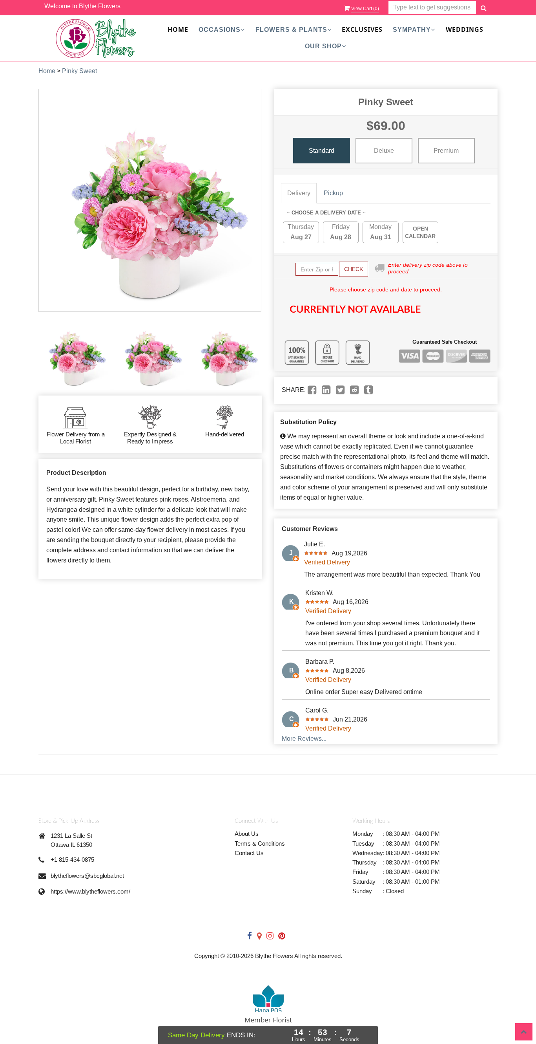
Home (178, 29)
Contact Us (249, 853)
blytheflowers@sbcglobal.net (87, 875)
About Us (247, 833)
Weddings (464, 29)
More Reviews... (304, 738)
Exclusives (362, 29)
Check (353, 269)
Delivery (298, 193)
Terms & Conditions (260, 843)
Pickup (333, 193)
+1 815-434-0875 (72, 859)
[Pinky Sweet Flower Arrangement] (74, 354)
